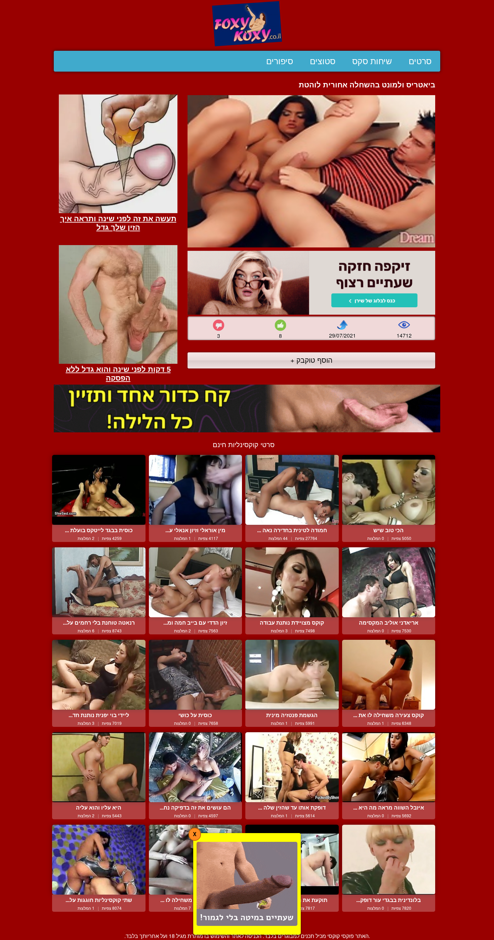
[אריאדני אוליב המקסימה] (389, 582)
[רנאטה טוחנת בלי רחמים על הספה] (99, 582)
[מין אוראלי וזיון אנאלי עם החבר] (195, 490)
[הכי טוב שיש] (389, 490)
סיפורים (279, 61)
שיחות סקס (372, 61)
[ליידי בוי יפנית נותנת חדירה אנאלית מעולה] (99, 675)
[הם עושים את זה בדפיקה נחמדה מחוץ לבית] (195, 767)
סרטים (420, 61)
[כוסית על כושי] (195, 675)
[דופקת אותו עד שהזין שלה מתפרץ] (292, 767)
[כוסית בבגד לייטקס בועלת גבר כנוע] (99, 490)
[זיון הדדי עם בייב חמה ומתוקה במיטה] (195, 582)
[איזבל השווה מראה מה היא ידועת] (389, 767)
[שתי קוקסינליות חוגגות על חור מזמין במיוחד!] (99, 860)
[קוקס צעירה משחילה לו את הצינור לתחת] (389, 675)
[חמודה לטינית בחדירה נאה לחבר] (292, 490)
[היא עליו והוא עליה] (99, 767)
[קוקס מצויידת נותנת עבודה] (292, 582)
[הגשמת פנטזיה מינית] (292, 675)
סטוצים (322, 61)
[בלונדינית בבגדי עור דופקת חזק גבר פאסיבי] (389, 860)
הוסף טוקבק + (311, 360)
